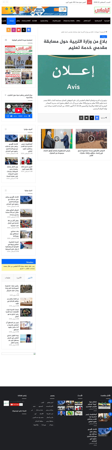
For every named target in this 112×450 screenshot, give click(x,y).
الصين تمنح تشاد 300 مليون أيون (26, 168)
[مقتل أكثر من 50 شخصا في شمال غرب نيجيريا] (26, 223)
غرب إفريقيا (50, 413)
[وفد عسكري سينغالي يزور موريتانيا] (26, 234)
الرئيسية (107, 21)
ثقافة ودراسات (26, 21)
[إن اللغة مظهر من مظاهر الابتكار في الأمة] (26, 302)
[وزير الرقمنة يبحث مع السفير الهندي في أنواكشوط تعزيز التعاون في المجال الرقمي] (61, 408)
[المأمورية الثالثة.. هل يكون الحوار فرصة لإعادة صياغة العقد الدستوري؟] (78, 413)
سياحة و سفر (49, 410)
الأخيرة (19, 278)
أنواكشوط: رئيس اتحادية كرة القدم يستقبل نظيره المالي (26, 148)
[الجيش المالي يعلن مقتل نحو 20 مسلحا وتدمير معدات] (26, 213)
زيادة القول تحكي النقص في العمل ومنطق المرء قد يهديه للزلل (13, 339)
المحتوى (40, 406)
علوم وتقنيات (56, 21)
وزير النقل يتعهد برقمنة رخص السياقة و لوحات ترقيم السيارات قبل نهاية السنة (62, 2)
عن (32, 410)
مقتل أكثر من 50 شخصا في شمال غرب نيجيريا (13, 223)
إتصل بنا (3, 21)
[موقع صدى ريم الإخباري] (102, 10)
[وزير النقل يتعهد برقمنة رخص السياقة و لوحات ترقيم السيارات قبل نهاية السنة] (11, 161)
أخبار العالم (87, 21)
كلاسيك (41, 413)
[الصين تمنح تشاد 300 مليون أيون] (25, 161)
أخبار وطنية (98, 21)
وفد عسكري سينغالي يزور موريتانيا (14, 233)
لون (35, 413)
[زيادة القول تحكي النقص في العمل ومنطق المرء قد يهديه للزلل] (26, 338)
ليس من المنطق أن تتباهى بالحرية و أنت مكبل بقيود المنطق (12, 326)
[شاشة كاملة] (8, 116)
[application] (18, 110)
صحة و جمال (39, 410)
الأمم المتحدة (49, 406)
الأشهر (30, 278)
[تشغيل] (29, 116)
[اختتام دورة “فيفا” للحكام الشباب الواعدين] (104, 405)
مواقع (18, 21)
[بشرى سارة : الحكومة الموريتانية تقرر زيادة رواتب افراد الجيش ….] (26, 289)
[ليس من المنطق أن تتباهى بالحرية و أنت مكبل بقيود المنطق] (26, 325)
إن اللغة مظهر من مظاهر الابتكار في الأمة (13, 301)
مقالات (78, 21)
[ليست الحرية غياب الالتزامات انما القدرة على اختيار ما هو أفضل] (26, 312)
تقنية (34, 406)
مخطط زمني (49, 421)
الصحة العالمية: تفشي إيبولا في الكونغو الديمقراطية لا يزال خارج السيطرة (12, 245)
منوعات (11, 21)
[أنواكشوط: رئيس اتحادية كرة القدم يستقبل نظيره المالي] (25, 138)
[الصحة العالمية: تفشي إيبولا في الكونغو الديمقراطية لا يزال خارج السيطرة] (26, 245)
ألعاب (42, 402)
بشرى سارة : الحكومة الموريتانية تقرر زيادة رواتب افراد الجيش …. (12, 289)
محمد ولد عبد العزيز (38, 417)
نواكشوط (35, 425)
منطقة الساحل (39, 421)
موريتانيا (44, 425)
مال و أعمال (49, 417)
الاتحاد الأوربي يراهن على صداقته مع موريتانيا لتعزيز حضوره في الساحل (11, 148)
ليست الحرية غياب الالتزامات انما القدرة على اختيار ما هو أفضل (12, 313)
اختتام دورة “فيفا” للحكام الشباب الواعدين (91, 404)
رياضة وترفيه (44, 21)
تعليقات (7, 278)
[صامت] (11, 116)
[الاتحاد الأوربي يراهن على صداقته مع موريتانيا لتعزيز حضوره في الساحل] (11, 138)
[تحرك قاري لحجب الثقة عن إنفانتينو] (61, 413)
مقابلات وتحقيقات (69, 21)
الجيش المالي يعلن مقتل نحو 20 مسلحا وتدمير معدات (12, 212)
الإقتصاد (34, 21)
